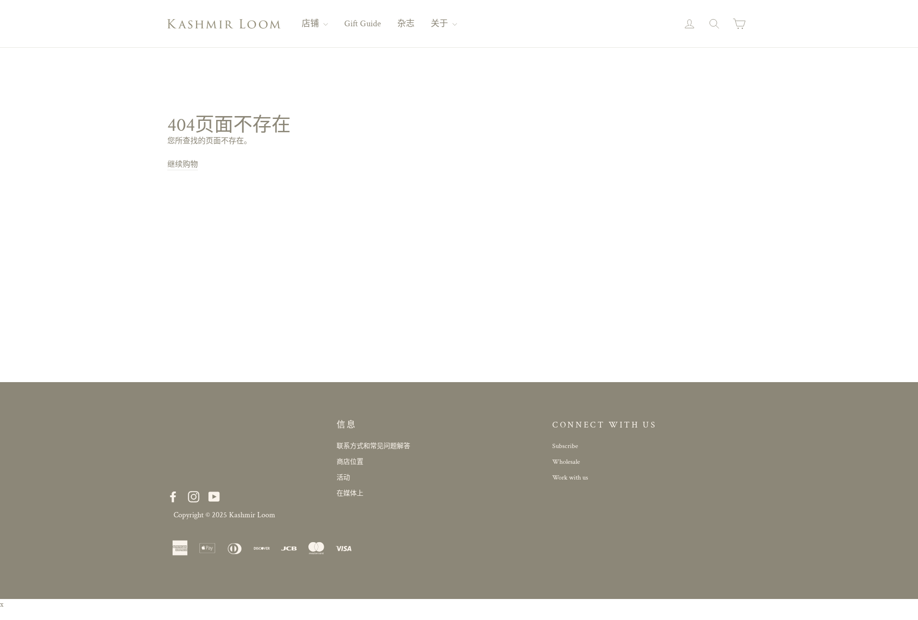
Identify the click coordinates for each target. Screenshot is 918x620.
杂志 (406, 23)
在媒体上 (350, 493)
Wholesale (566, 462)
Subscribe (565, 446)
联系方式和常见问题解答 (373, 446)
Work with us (570, 477)
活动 (343, 477)
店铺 (311, 23)
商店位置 (350, 462)
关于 (440, 23)
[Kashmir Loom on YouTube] (214, 496)
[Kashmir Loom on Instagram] (193, 496)
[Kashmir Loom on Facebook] (173, 496)
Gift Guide (362, 23)
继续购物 (182, 165)
